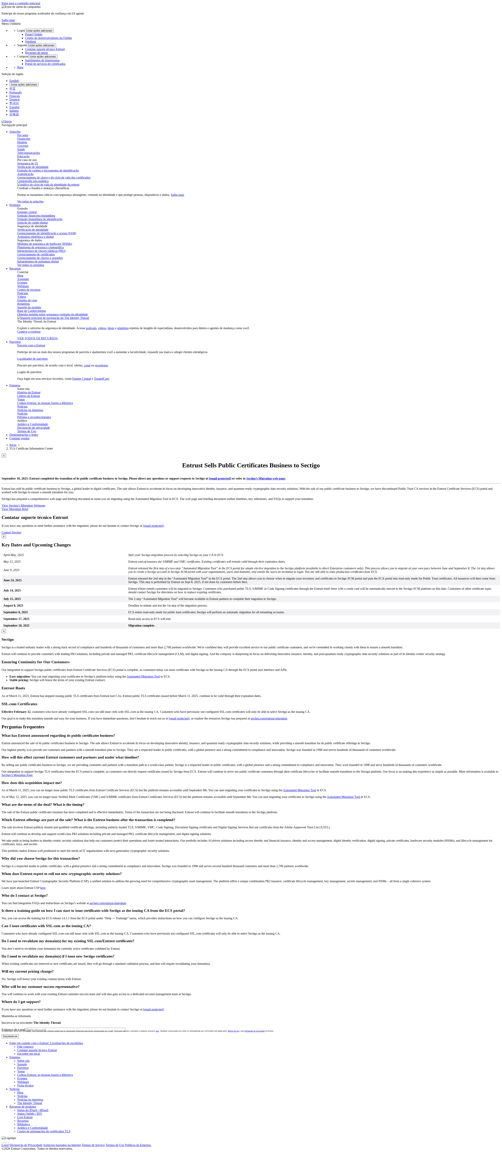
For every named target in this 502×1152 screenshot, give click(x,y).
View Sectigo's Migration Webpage (23, 505)
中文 (12, 88)
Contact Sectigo (11, 532)
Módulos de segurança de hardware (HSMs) (44, 243)
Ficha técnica (25, 1085)
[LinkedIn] (6, 1141)
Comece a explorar (29, 331)
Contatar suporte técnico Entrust (45, 49)
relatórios (123, 328)
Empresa (14, 1057)
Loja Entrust (25, 1117)
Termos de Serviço (93, 1145)
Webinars (23, 286)
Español (14, 107)
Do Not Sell (183, 1145)
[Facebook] (3, 1141)
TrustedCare (101, 378)
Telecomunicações (28, 152)
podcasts (91, 328)
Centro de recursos (28, 289)
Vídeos (21, 296)
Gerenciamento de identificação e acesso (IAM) (46, 233)
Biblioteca (23, 1124)
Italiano (14, 110)
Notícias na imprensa (30, 410)
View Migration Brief (15, 509)
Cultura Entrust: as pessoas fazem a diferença (45, 403)
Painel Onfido (33, 34)
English (14, 80)
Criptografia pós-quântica (33, 181)
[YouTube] (8, 1141)
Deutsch (14, 99)
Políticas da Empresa (138, 1145)
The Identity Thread (29, 1103)
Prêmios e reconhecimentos (34, 417)
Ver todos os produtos (30, 265)
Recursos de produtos (22, 1106)
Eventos (22, 282)
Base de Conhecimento (31, 311)
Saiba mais (8, 20)
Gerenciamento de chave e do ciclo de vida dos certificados (53, 177)
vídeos (102, 328)
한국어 (14, 103)
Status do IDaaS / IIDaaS (32, 1110)
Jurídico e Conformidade (32, 424)
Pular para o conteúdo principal (21, 3)
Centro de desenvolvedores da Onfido (48, 38)
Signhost (30, 41)
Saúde (21, 149)
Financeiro (23, 138)
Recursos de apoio (36, 52)
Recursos (23, 1120)
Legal (5, 1145)
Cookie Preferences (164, 1145)
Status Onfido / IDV (29, 1113)
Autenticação (25, 174)
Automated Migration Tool (143, 676)
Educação (23, 156)
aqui (157, 1031)
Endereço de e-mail (13, 1029)
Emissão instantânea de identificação (39, 219)
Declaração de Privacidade (25, 1145)
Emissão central (27, 212)
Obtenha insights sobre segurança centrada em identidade (52, 314)
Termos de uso (233, 1031)
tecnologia (101, 365)
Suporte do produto (29, 307)
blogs (111, 328)
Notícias (22, 406)
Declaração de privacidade (33, 427)
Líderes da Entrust (28, 396)
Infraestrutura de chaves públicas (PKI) (41, 251)
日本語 (14, 114)
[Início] (7, 121)
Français (14, 96)
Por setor (22, 135)
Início (12, 445)
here (42, 887)
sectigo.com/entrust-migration (269, 718)
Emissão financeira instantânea (36, 215)
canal (87, 365)
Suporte (22, 1064)
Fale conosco (25, 1046)
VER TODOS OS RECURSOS (37, 338)
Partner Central (81, 378)
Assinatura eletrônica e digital (35, 236)
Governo (22, 145)
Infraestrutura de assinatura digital (38, 261)
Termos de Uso (26, 431)
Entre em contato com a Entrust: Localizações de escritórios (46, 1043)
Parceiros (23, 1067)
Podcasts (22, 293)
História (22, 142)
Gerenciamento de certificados (36, 254)
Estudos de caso (27, 300)
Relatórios (23, 303)
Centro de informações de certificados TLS (43, 1131)
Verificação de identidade (32, 167)
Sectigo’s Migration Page (17, 775)
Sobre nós (23, 1060)
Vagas (21, 399)
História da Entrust (28, 392)
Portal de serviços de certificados (45, 63)
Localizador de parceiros (32, 358)
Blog (20, 67)
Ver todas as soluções (30, 201)
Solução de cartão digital (32, 222)
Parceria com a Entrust (31, 345)
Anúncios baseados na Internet (62, 1145)
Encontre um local (28, 1053)
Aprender (23, 279)
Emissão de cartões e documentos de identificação (48, 170)
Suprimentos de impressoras (42, 60)
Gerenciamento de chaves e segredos (40, 258)
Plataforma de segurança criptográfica (40, 247)
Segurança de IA (27, 163)
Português (15, 92)
